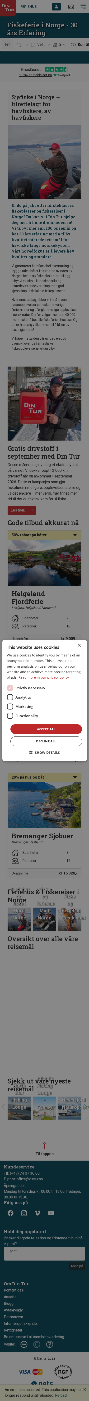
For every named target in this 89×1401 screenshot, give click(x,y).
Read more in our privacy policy (44, 677)
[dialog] (44, 700)
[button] (44, 752)
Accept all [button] (46, 729)
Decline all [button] (46, 741)
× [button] (79, 645)
